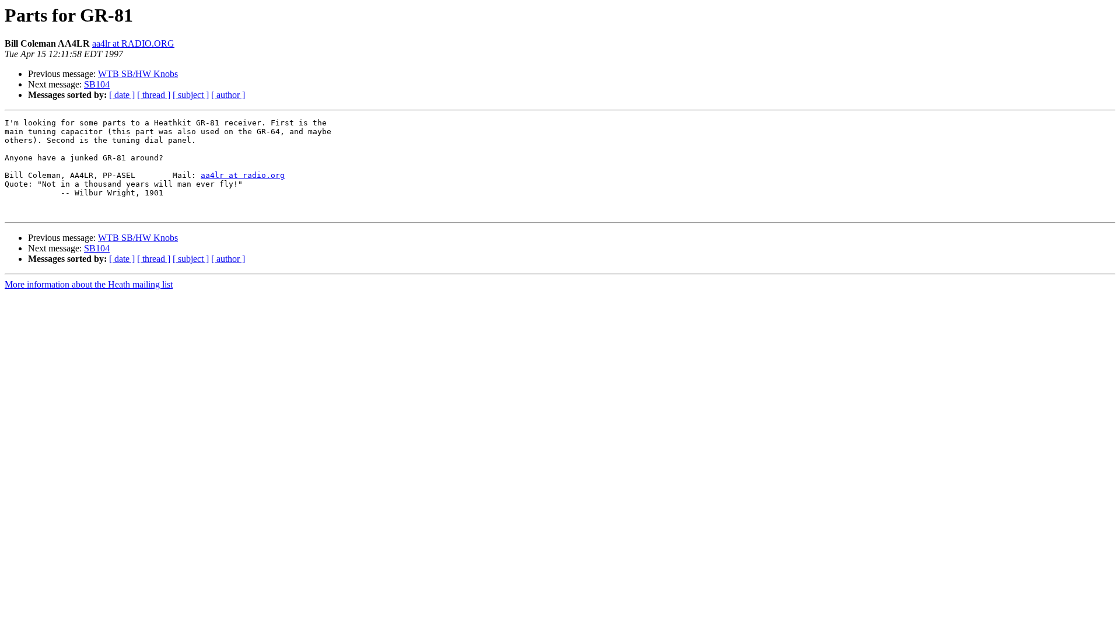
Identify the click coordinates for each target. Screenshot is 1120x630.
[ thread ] (153, 95)
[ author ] (228, 95)
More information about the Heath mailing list (89, 284)
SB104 (97, 84)
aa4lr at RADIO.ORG (133, 43)
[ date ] (122, 95)
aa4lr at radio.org (243, 175)
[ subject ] (191, 95)
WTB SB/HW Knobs (138, 74)
